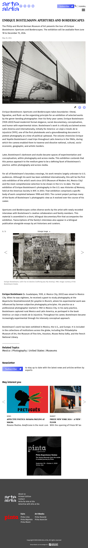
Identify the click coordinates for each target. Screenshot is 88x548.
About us (22, 494)
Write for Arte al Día (26, 501)
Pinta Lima (25, 517)
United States (36, 350)
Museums (51, 350)
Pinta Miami (26, 522)
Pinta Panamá (40, 517)
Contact (21, 499)
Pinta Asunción (41, 519)
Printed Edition (24, 496)
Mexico (6, 350)
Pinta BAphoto (27, 519)
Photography (19, 350)
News (9, 416)
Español (82, 6)
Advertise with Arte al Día (28, 504)
